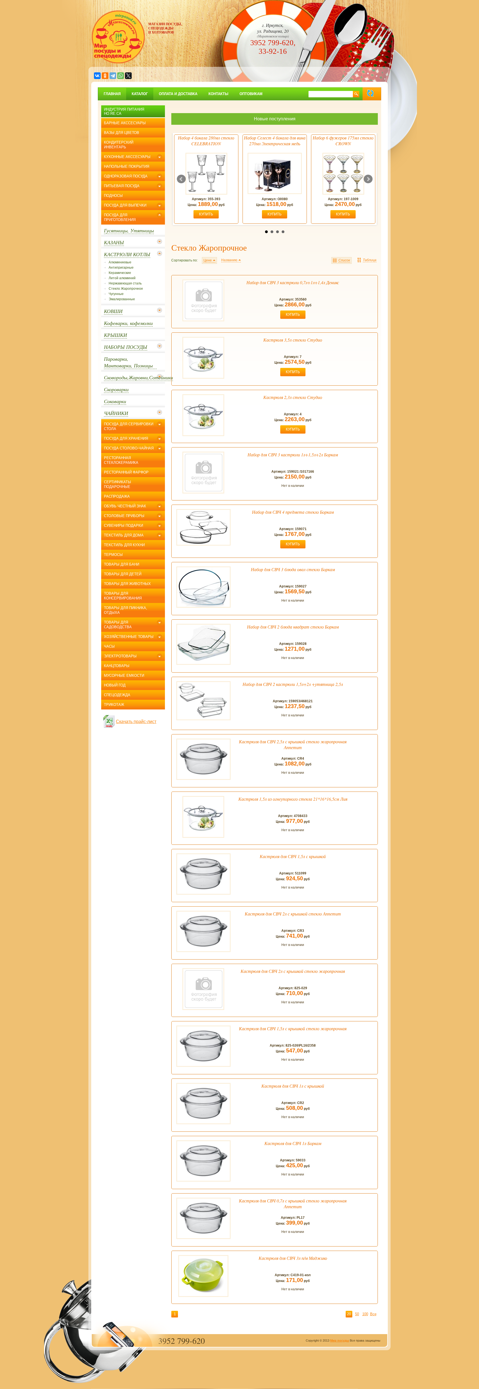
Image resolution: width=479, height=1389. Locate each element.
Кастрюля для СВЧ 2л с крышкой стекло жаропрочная (293, 971)
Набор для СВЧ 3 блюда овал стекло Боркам (293, 569)
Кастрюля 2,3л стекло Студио (292, 397)
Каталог (140, 94)
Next (368, 179)
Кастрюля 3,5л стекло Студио (292, 340)
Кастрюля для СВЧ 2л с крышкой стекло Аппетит (293, 914)
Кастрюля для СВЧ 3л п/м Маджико (293, 1258)
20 (349, 1314)
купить (206, 214)
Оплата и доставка (178, 94)
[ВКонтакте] (97, 75)
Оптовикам (251, 94)
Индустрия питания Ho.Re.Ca (124, 111)
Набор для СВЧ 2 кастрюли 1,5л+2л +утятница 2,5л (293, 684)
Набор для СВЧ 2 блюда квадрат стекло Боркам (293, 627)
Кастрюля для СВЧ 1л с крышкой (292, 1086)
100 (365, 1314)
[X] (128, 75)
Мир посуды (339, 1340)
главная (112, 94)
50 (357, 1314)
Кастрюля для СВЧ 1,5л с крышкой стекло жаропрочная (292, 1028)
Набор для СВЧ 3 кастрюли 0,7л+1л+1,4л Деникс (292, 282)
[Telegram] (112, 75)
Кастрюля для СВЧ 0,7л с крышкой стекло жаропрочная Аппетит (292, 1203)
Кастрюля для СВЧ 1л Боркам (292, 1143)
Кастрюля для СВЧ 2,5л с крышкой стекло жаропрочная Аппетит (292, 744)
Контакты (218, 94)
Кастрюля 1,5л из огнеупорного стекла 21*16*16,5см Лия (292, 799)
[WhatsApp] (120, 75)
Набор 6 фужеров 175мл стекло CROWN (343, 140)
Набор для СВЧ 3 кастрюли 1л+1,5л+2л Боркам (293, 454)
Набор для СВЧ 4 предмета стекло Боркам (293, 512)
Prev (181, 179)
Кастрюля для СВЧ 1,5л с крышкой (293, 856)
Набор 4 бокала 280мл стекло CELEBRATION (206, 140)
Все (373, 1314)
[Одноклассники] (105, 75)
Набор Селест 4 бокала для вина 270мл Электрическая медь (274, 140)
